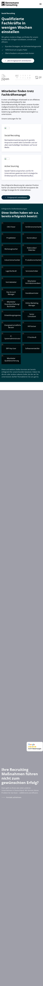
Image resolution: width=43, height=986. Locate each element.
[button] (41, 4)
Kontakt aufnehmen (13, 797)
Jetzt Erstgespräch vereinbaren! (19, 61)
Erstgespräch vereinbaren (17, 197)
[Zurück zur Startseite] (10, 4)
